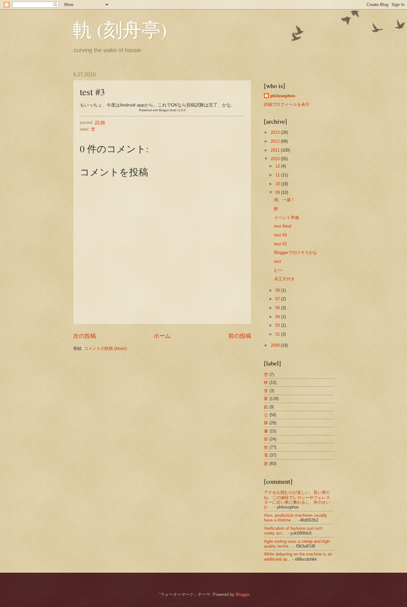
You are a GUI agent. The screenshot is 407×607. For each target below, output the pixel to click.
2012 (276, 141)
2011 (276, 150)
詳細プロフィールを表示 (286, 104)
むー (278, 270)
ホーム (162, 336)
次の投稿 (84, 336)
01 (278, 334)
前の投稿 (239, 336)
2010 (276, 158)
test (277, 261)
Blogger (242, 594)
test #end (282, 226)
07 (278, 299)
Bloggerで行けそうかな (295, 252)
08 (278, 290)
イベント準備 (286, 217)
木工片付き (284, 278)
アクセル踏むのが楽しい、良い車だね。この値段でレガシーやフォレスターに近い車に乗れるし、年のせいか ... (297, 499)
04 (278, 316)
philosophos (282, 95)
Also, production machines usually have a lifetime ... (295, 517)
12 (278, 166)
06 (278, 307)
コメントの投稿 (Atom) (105, 348)
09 (278, 192)
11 (278, 175)
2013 (276, 132)
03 (278, 325)
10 (278, 183)
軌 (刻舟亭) (120, 29)
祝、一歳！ (284, 199)
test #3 (280, 235)
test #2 (280, 244)
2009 (276, 345)
